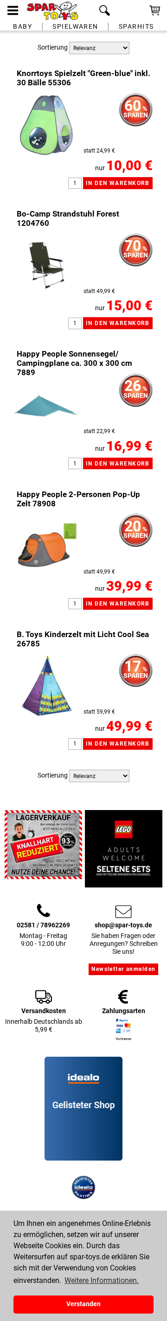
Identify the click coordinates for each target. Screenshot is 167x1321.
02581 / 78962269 (43, 925)
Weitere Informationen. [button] (101, 1280)
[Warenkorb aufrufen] (154, 15)
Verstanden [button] (83, 1304)
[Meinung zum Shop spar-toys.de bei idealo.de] (83, 1158)
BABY (22, 27)
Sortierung (53, 48)
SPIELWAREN (75, 27)
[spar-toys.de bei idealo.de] (83, 1197)
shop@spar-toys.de (123, 925)
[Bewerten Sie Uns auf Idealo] (83, 1171)
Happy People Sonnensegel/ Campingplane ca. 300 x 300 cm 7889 (74, 363)
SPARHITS (136, 27)
